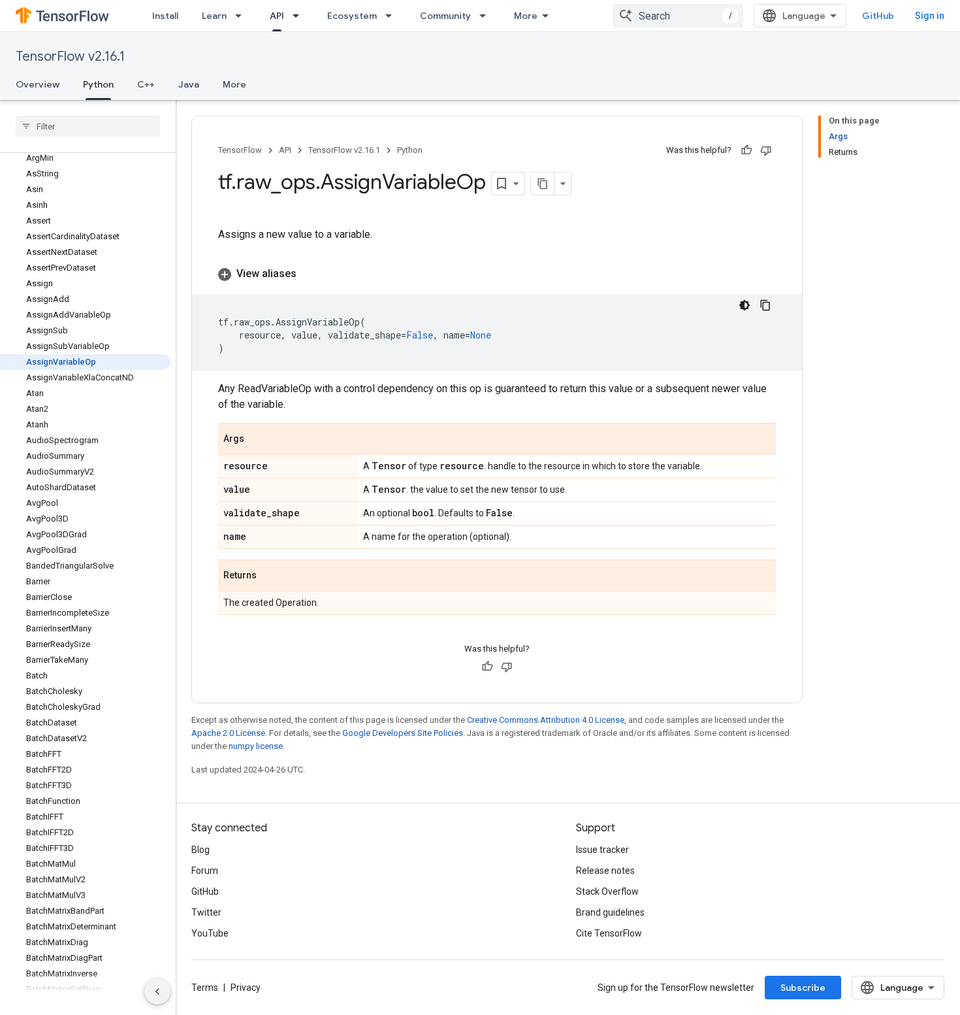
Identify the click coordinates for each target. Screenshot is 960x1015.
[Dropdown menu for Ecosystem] (392, 15)
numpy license (256, 746)
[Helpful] (746, 150)
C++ (146, 84)
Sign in (929, 15)
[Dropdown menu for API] (299, 15)
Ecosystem (352, 16)
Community (445, 16)
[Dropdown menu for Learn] (242, 15)
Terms (204, 987)
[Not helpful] (766, 150)
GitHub (878, 16)
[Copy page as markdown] (542, 184)
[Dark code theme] (744, 305)
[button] (497, 274)
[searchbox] (88, 126)
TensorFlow (240, 150)
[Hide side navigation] (157, 991)
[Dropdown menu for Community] (486, 15)
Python (98, 84)
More (525, 16)
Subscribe (802, 987)
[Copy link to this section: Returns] (270, 576)
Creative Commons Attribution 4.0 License (545, 720)
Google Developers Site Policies (402, 733)
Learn (214, 16)
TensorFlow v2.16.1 (70, 56)
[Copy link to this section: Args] (257, 440)
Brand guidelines (610, 912)
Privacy (246, 987)
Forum (204, 870)
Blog (200, 849)
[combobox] (678, 15)
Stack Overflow (607, 891)
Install (165, 16)
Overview (37, 84)
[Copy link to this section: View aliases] (309, 274)
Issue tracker (602, 849)
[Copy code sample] (765, 305)
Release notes (605, 870)
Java (188, 84)
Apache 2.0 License (228, 733)
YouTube (210, 933)
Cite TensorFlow (609, 933)
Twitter (206, 912)
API (277, 16)
